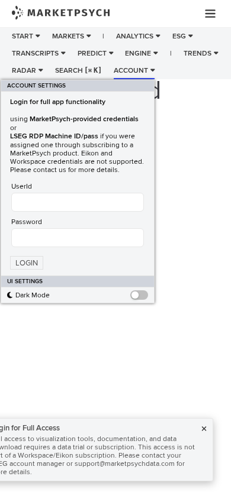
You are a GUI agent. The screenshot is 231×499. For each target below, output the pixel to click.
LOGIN (26, 263)
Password (26, 222)
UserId (21, 186)
